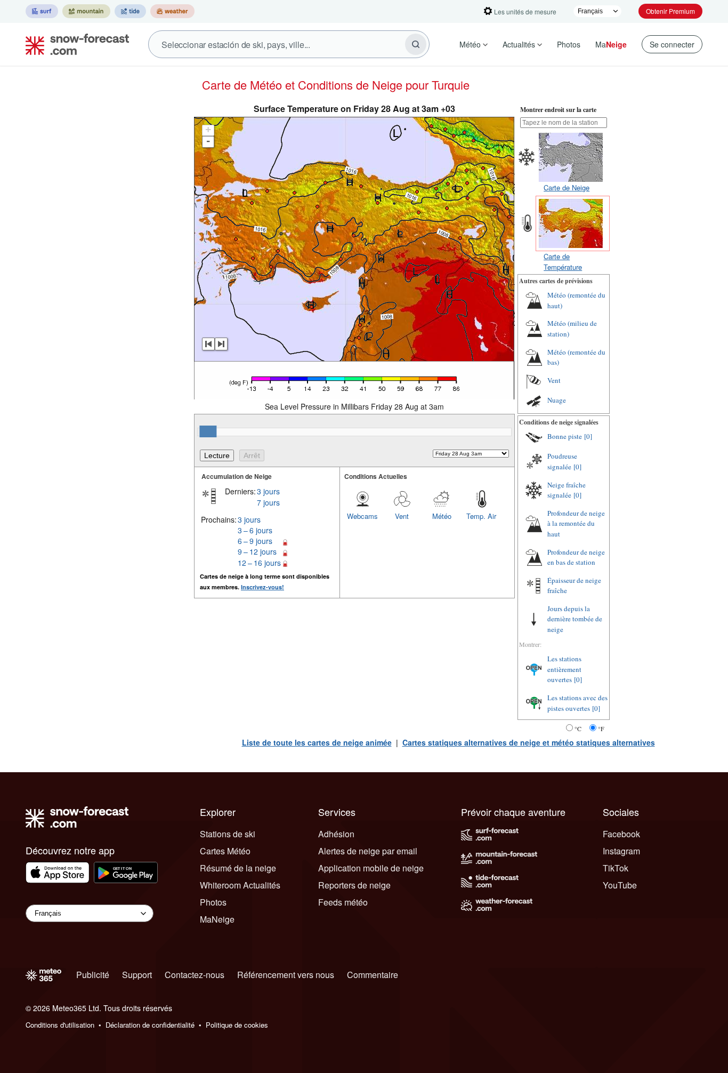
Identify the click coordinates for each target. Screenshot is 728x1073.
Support (137, 974)
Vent (402, 516)
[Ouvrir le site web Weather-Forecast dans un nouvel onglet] (172, 11)
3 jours (268, 491)
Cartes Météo (225, 851)
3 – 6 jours (255, 530)
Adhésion (336, 834)
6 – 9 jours (255, 540)
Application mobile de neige (371, 868)
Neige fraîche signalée (566, 490)
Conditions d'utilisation (60, 1025)
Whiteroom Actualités (240, 885)
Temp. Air (481, 516)
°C (578, 728)
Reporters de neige (354, 885)
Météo (470, 44)
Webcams (362, 516)
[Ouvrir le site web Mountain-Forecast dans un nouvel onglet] (86, 11)
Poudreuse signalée (562, 461)
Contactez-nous (194, 974)
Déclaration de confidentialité (150, 1025)
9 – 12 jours (257, 551)
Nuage (556, 400)
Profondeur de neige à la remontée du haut (576, 523)
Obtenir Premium (670, 10)
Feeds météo (343, 902)
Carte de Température (563, 261)
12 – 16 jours (259, 562)
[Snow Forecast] (74, 44)
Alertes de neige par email (367, 851)
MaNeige (217, 919)
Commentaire (372, 974)
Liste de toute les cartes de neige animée (317, 742)
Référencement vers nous (285, 974)
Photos (568, 44)
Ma (611, 44)
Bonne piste (564, 436)
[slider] (207, 431)
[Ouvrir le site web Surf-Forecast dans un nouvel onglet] (42, 11)
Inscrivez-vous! (262, 587)
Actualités (519, 44)
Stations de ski (227, 834)
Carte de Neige (566, 187)
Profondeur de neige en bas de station (576, 557)
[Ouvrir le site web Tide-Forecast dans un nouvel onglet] (130, 11)
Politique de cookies (237, 1025)
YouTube (620, 885)
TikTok (615, 868)
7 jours (268, 502)
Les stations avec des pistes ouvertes (577, 703)
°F (601, 728)
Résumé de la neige (238, 868)
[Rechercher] (415, 44)
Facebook (621, 834)
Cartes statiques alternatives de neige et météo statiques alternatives (528, 742)
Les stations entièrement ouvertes (564, 669)
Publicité (92, 974)
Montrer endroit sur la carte (558, 109)
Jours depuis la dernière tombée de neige (574, 619)
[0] (588, 436)
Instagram (621, 851)
